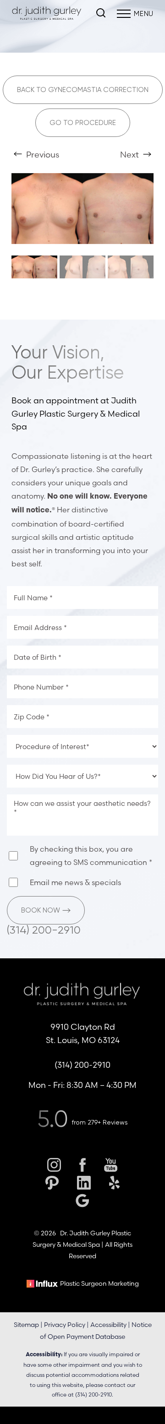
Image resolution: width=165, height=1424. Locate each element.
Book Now (40, 910)
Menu (144, 14)
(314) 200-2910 (44, 929)
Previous (41, 154)
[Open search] (101, 14)
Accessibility (108, 1325)
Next (130, 154)
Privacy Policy (64, 1325)
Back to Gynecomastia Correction (82, 90)
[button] (124, 14)
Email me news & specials (75, 882)
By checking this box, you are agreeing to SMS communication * (91, 855)
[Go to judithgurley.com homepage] (46, 13)
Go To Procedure (83, 123)
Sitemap (26, 1325)
